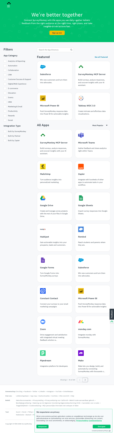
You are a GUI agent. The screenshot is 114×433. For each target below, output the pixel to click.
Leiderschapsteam (22, 396)
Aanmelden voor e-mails (90, 403)
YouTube (59, 391)
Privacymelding (82, 420)
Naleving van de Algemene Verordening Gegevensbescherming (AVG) (56, 403)
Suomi (18, 412)
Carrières (54, 396)
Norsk (24, 412)
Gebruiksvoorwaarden (23, 400)
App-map (34, 396)
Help (72, 396)
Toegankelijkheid (22, 406)
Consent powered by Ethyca (100, 430)
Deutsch (28, 415)
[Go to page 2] (85, 380)
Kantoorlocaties (44, 396)
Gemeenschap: (10, 391)
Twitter (35, 391)
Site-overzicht (64, 396)
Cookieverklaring (95, 420)
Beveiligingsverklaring (23, 403)
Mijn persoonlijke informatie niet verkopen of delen (60, 406)
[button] (111, 316)
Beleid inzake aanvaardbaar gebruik (82, 400)
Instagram (50, 391)
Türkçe (30, 412)
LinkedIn (42, 391)
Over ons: (8, 396)
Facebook (27, 391)
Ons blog (19, 391)
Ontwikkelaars (68, 391)
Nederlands (20, 415)
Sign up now (57, 33)
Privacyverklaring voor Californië (56, 400)
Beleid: (7, 400)
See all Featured (101, 57)
